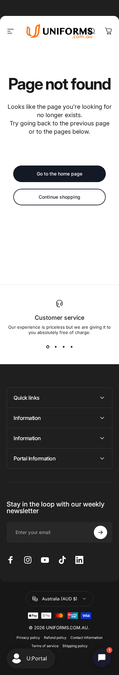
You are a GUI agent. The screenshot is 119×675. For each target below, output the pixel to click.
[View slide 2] (56, 347)
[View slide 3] (63, 347)
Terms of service (45, 646)
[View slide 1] (48, 347)
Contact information (86, 638)
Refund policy (55, 638)
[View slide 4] (71, 347)
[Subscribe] (100, 532)
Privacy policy (28, 638)
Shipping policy (75, 646)
